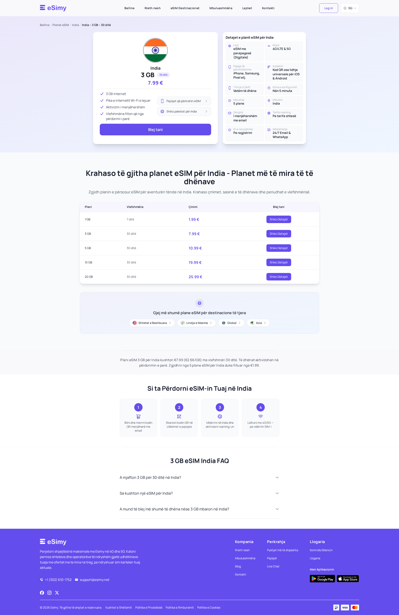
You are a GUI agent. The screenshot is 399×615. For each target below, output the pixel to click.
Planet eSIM (60, 25)
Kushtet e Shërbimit (119, 607)
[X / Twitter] (57, 592)
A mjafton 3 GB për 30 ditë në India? (150, 477)
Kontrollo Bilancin (321, 550)
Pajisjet (272, 558)
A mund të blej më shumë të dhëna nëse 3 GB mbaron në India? (174, 508)
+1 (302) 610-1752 (58, 579)
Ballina (129, 8)
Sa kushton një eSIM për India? (146, 493)
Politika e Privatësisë (148, 607)
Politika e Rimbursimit (180, 607)
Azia (259, 323)
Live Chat (273, 566)
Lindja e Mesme (197, 323)
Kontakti (268, 8)
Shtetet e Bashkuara (152, 323)
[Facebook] (42, 592)
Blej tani (155, 129)
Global (231, 323)
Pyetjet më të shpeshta (282, 550)
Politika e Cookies (208, 607)
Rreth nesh (153, 8)
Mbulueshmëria (220, 8)
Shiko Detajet (279, 219)
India (75, 25)
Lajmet (247, 8)
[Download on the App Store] (348, 578)
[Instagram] (49, 592)
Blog (238, 566)
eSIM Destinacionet (185, 8)
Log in (328, 8)
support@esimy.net (94, 579)
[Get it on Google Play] (322, 578)
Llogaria (315, 558)
